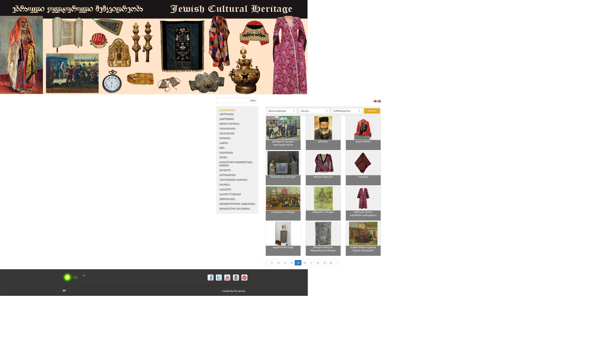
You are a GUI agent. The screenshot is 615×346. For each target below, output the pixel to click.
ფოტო (223, 157)
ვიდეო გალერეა (229, 124)
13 (285, 262)
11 (272, 262)
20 (331, 262)
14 (291, 262)
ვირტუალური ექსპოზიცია (234, 209)
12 (278, 262)
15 (298, 262)
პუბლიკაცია (226, 114)
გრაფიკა (224, 185)
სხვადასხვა (226, 153)
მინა (222, 148)
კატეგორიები (227, 110)
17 (311, 262)
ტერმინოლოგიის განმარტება (237, 204)
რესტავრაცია (227, 129)
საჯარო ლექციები (230, 194)
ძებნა (253, 100)
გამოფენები (226, 119)
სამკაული (225, 189)
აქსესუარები (226, 133)
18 (317, 262)
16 (304, 262)
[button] (281, 111)
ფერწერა (225, 138)
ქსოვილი (225, 170)
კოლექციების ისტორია (233, 180)
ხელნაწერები (227, 175)
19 (324, 262)
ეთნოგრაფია (227, 199)
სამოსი (223, 143)
